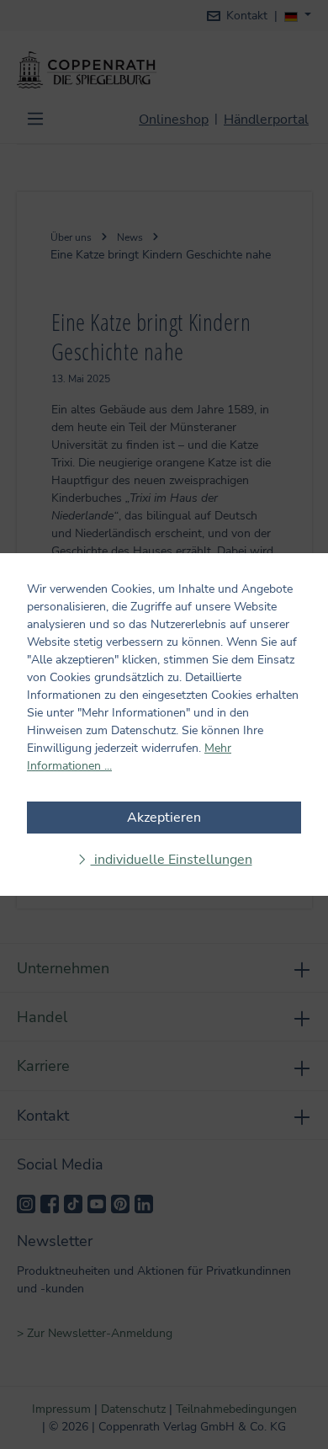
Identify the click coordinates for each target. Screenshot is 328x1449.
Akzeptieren (164, 817)
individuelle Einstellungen (171, 859)
